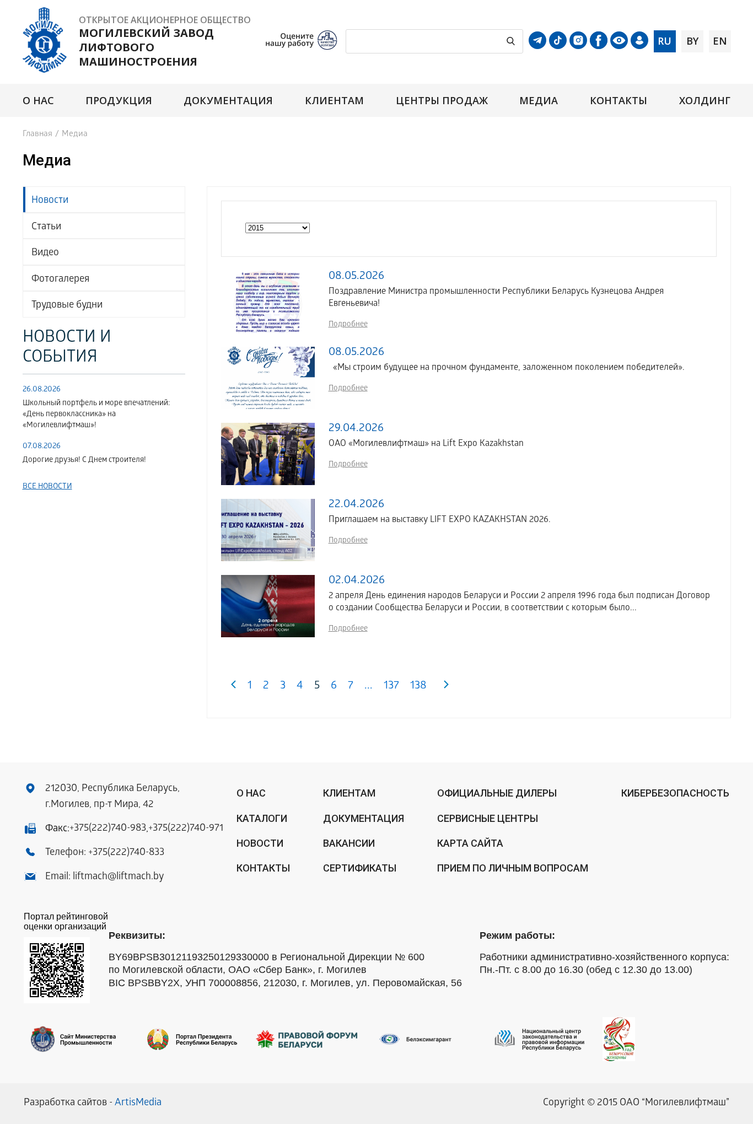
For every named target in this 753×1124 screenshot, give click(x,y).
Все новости (47, 487)
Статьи (46, 227)
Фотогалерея (60, 280)
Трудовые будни (67, 305)
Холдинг (705, 100)
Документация (228, 100)
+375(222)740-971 (185, 829)
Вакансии (349, 843)
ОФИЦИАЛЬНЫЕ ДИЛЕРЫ (497, 793)
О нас (38, 100)
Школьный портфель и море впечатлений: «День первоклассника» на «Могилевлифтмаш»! (96, 415)
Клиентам (334, 100)
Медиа (538, 100)
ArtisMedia (138, 1103)
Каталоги (261, 818)
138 (418, 686)
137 (391, 686)
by (692, 40)
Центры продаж (442, 100)
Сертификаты (359, 868)
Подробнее (348, 325)
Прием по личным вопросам (512, 868)
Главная (37, 134)
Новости (49, 201)
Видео (45, 253)
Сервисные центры (487, 818)
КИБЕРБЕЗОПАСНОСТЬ (675, 793)
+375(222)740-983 (107, 829)
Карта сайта (470, 843)
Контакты (619, 100)
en (720, 40)
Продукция (118, 100)
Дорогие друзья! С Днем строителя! (84, 460)
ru (664, 40)
